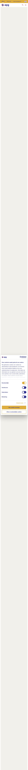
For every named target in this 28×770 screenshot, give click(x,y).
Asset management (17, 1)
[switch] (24, 387)
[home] (5, 5)
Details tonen (19, 403)
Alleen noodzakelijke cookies (14, 412)
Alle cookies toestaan (14, 407)
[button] (23, 5)
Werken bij (9, 1)
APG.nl (2, 1)
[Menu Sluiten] (26, 5)
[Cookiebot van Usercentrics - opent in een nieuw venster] (20, 357)
